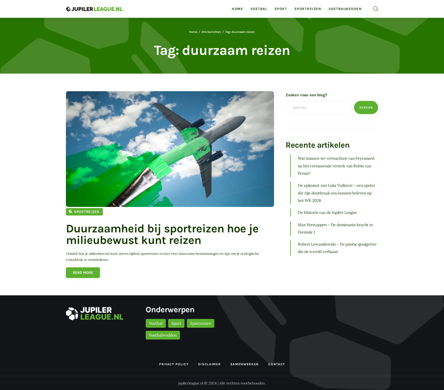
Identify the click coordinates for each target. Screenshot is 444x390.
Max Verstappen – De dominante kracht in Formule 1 (335, 228)
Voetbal (156, 323)
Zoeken (366, 107)
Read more (83, 272)
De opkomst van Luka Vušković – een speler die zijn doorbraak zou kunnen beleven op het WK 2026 (336, 193)
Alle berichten (211, 32)
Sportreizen (86, 211)
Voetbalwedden (163, 335)
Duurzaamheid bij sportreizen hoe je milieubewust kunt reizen (162, 234)
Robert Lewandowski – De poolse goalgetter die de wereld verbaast (337, 248)
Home (193, 32)
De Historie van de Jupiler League (327, 212)
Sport (176, 323)
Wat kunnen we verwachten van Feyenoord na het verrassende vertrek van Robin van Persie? (336, 166)
